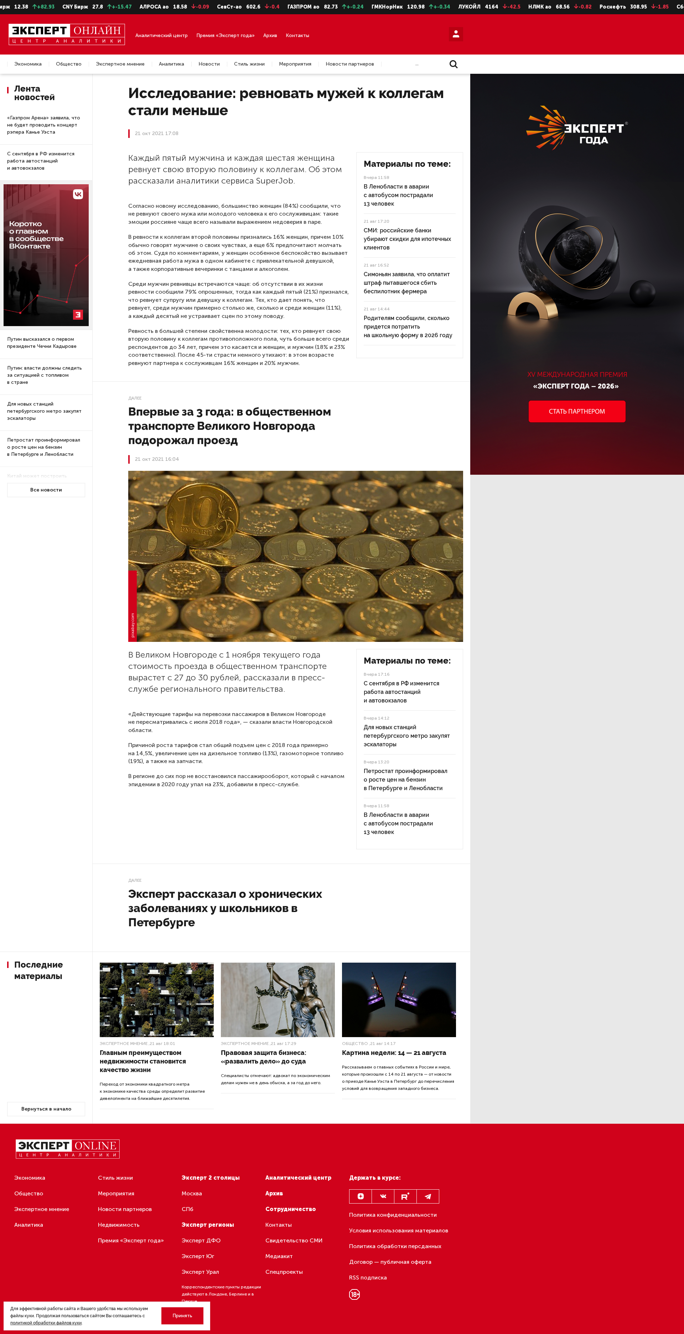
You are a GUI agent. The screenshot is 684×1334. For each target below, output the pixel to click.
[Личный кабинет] (456, 34)
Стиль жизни (249, 64)
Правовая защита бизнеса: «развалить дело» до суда (263, 1057)
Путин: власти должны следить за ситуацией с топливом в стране (44, 375)
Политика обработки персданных (395, 1246)
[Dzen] (360, 1196)
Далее (134, 398)
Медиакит (279, 1256)
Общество (69, 64)
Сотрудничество (290, 1209)
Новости (209, 64)
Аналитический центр (161, 35)
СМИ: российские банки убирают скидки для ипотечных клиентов (407, 239)
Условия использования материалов (398, 1230)
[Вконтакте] (383, 1196)
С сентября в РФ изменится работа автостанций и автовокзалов (40, 161)
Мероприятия (295, 64)
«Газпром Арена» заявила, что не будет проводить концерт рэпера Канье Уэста (43, 125)
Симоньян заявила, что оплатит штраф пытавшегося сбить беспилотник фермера (407, 283)
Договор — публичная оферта (390, 1261)
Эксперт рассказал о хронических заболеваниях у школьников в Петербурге (225, 908)
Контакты (297, 35)
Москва (192, 1193)
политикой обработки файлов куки (46, 1322)
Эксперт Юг (198, 1256)
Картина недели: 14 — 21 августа (394, 1052)
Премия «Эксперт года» (225, 35)
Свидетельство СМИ (294, 1240)
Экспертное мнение (120, 64)
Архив (270, 35)
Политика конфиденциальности (393, 1214)
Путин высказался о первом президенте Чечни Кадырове (42, 342)
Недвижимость (119, 1224)
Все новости (46, 490)
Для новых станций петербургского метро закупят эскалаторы (44, 411)
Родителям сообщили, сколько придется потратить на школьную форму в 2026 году (408, 327)
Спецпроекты (284, 1271)
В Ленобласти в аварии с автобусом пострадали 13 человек (398, 195)
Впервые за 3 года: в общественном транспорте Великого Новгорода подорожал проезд (229, 426)
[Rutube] (405, 1196)
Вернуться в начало (46, 1109)
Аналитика (171, 64)
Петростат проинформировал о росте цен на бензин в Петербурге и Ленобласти (43, 447)
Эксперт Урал (200, 1271)
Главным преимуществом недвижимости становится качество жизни (143, 1061)
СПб (187, 1209)
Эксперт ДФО (201, 1240)
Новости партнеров (350, 64)
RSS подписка (368, 1277)
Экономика (28, 64)
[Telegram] (427, 1196)
